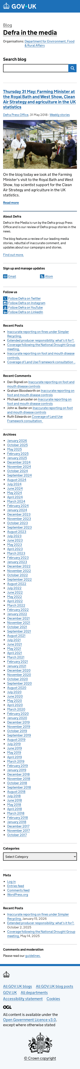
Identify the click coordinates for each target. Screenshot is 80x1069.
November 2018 (18, 779)
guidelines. (33, 956)
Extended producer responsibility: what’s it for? (40, 340)
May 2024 (14, 493)
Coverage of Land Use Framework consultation (40, 362)
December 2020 (19, 670)
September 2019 (19, 735)
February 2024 (18, 506)
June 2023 (15, 540)
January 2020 (17, 718)
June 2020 (15, 696)
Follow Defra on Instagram (26, 303)
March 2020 (16, 709)
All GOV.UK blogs (17, 986)
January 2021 (16, 666)
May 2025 (14, 449)
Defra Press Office (15, 115)
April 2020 (15, 705)
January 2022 (17, 614)
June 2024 (15, 488)
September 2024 (19, 475)
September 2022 (19, 579)
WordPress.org (17, 894)
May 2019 (14, 752)
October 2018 (17, 783)
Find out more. (13, 255)
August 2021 (16, 636)
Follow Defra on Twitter (24, 298)
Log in (11, 882)
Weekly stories (60, 115)
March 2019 (15, 761)
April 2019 (14, 757)
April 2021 (14, 653)
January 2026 (17, 441)
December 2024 (19, 462)
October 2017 (17, 835)
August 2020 (16, 688)
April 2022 (15, 601)
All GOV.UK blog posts (54, 986)
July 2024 (14, 484)
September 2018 (19, 787)
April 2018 (14, 809)
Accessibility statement (23, 998)
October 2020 (17, 679)
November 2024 (19, 467)
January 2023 (17, 562)
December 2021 (18, 618)
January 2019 (16, 770)
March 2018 (15, 813)
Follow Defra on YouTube (25, 307)
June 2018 (14, 800)
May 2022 (14, 597)
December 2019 (18, 722)
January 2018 (16, 822)
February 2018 (17, 818)
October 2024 (17, 471)
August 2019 (16, 739)
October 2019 (17, 731)
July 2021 (14, 640)
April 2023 (15, 549)
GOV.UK (10, 992)
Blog (7, 25)
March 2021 (15, 657)
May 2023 (14, 545)
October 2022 (17, 575)
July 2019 (14, 744)
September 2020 (19, 683)
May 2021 (14, 648)
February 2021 (17, 661)
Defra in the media (30, 32)
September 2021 (19, 631)
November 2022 (19, 571)
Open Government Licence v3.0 (29, 1019)
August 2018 (16, 792)
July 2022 (14, 588)
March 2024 (16, 501)
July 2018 (14, 796)
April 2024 (15, 497)
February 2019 (17, 766)
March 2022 (16, 605)
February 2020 (18, 714)
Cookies (53, 998)
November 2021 (18, 623)
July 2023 (14, 536)
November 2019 (18, 727)
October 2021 (17, 627)
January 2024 (17, 510)
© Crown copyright (40, 1058)
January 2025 (17, 458)
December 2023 (19, 514)
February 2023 (18, 558)
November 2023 (19, 519)
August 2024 (16, 480)
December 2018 (18, 774)
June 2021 (14, 644)
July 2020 (14, 692)
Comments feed (18, 890)
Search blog (14, 59)
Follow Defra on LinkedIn (25, 312)
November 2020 (19, 675)
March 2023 (16, 553)
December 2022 (19, 566)
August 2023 (16, 532)
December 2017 (18, 826)
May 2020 (14, 701)
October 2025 (17, 445)
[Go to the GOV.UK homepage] (19, 6)
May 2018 (14, 805)
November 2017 (18, 830)
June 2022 (15, 592)
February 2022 (18, 610)
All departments (34, 992)
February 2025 (18, 454)
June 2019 (14, 748)
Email (12, 276)
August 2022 (16, 584)
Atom (49, 276)
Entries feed (15, 886)
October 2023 (17, 523)
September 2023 (19, 527)
